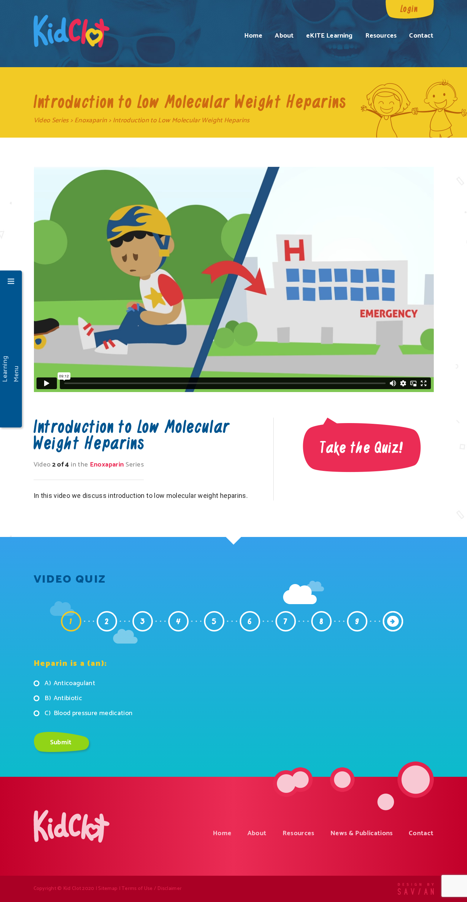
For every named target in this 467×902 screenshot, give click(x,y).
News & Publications (361, 833)
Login (409, 8)
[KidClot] (71, 31)
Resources (381, 35)
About (284, 35)
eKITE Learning (329, 35)
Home (253, 35)
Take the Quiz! (362, 447)
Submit (61, 742)
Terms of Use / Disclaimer (151, 888)
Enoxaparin (90, 120)
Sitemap (107, 888)
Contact (421, 35)
